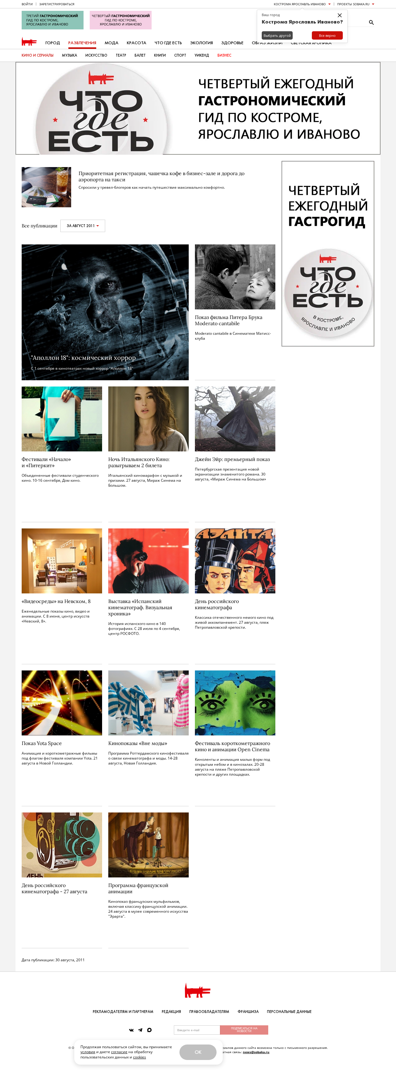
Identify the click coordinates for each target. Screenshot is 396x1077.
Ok (198, 1052)
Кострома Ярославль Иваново (300, 4)
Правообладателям (209, 1012)
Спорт (180, 55)
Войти (27, 4)
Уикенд (202, 55)
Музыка (69, 55)
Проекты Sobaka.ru (353, 4)
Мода (111, 42)
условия (87, 1051)
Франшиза (248, 1012)
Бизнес (224, 55)
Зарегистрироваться (56, 4)
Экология (201, 42)
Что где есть (168, 42)
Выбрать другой (277, 35)
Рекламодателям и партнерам (123, 1012)
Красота (136, 42)
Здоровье (232, 42)
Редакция (171, 1012)
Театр (121, 55)
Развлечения (82, 42)
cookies (139, 1057)
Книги (160, 55)
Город (52, 42)
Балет (140, 55)
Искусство (96, 55)
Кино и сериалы (38, 55)
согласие (119, 1051)
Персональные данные (289, 1012)
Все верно (327, 35)
